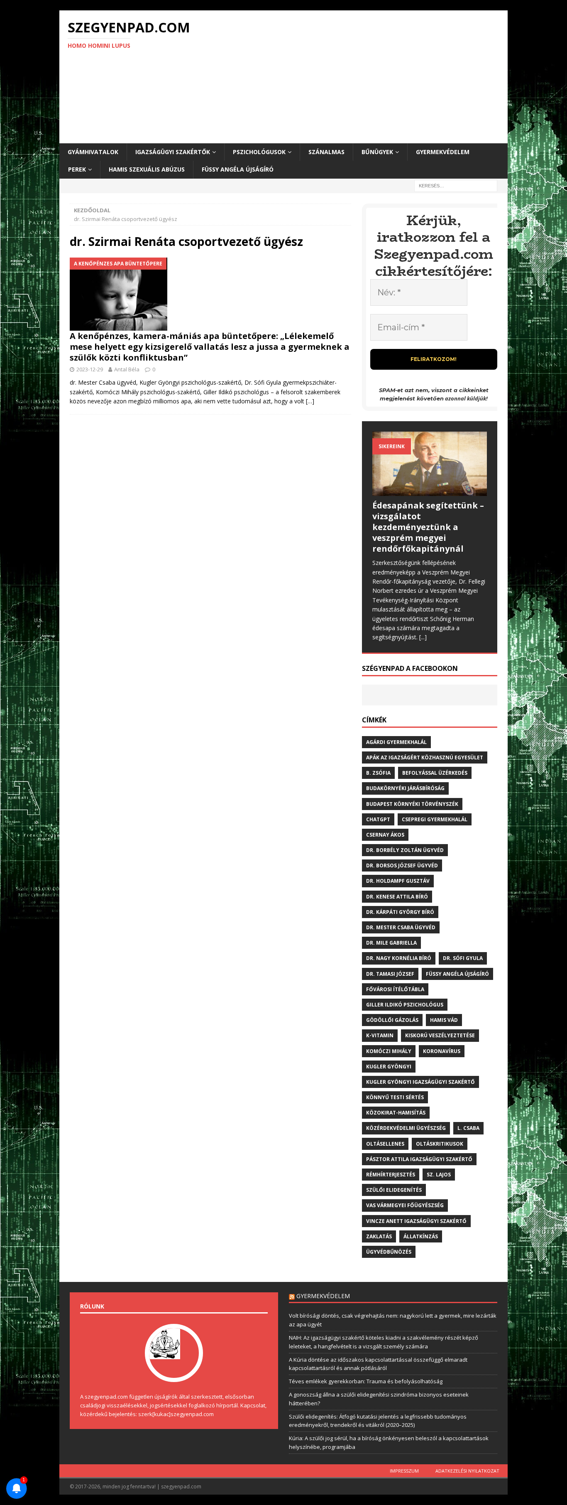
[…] (310, 401)
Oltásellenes (385, 1143)
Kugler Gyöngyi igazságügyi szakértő (420, 1081)
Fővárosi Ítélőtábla (395, 989)
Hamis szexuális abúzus (147, 169)
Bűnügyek (377, 152)
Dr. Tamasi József (390, 973)
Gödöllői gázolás (392, 1020)
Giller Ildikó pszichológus (404, 1004)
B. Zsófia (378, 772)
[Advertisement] (356, 77)
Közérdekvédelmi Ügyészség (406, 1128)
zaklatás (379, 1236)
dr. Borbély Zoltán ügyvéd (405, 850)
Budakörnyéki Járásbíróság (405, 788)
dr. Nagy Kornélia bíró (398, 958)
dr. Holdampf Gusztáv (398, 880)
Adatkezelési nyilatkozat (467, 1471)
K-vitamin (379, 1035)
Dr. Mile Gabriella (391, 942)
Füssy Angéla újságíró (238, 169)
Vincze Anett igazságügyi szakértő (416, 1221)
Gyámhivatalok (93, 152)
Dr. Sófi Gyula (463, 958)
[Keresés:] (455, 185)
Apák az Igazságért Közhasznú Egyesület (424, 757)
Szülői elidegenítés (394, 1189)
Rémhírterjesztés (390, 1174)
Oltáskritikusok (439, 1143)
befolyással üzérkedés (434, 772)
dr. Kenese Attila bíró (397, 896)
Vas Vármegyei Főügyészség (405, 1205)
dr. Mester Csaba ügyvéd (400, 927)
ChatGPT (378, 819)
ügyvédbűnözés (388, 1251)
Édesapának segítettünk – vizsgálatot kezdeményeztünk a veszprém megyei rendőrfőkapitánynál (428, 527)
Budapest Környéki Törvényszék (412, 804)
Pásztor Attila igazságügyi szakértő (419, 1159)
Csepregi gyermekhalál (434, 819)
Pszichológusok (259, 152)
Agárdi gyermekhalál (396, 742)
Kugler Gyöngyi (388, 1066)
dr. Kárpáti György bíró (400, 912)
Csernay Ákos (385, 834)
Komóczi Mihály (388, 1051)
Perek (77, 169)
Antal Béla (126, 369)
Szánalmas (326, 152)
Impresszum (404, 1471)
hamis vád (444, 1020)
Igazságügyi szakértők (172, 152)
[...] (423, 637)
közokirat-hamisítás (395, 1112)
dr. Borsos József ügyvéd (402, 865)
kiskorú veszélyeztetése (440, 1035)
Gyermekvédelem (442, 152)
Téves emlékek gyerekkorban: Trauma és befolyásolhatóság (365, 1381)
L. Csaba (468, 1128)
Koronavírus (441, 1051)
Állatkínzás (420, 1236)
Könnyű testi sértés (395, 1097)
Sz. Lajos (439, 1174)
